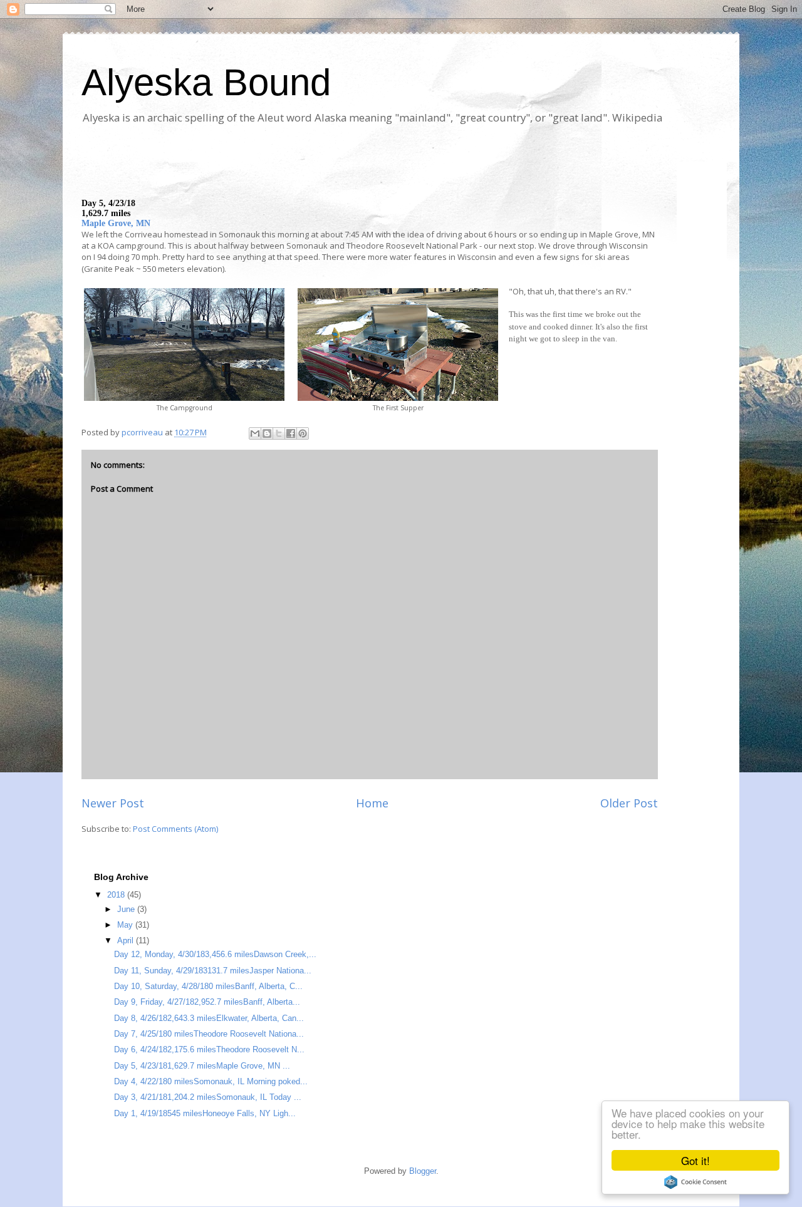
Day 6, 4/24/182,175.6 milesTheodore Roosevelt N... (209, 1049)
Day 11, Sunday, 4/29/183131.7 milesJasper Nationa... (212, 970)
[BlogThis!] (267, 433)
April (126, 940)
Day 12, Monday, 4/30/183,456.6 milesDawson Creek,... (215, 954)
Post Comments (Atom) (175, 828)
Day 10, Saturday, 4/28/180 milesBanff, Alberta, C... (208, 986)
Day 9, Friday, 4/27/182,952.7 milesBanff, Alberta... (207, 1002)
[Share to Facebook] (290, 433)
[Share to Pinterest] (302, 433)
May (126, 925)
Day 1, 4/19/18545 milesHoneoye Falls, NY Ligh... (205, 1113)
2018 (117, 894)
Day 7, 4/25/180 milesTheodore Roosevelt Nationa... (209, 1034)
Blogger (422, 1171)
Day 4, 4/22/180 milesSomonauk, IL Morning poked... (211, 1081)
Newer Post (112, 803)
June (127, 909)
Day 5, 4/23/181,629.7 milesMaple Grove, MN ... (202, 1065)
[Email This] (255, 433)
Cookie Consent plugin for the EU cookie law (695, 1182)
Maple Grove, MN (115, 223)
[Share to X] (279, 433)
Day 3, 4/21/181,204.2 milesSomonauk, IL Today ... (207, 1097)
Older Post (629, 803)
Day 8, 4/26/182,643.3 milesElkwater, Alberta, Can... (209, 1018)
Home (372, 803)
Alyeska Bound (206, 82)
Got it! (695, 1160)
